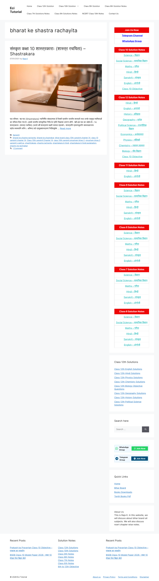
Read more (65, 128)
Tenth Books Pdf (122, 496)
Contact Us (114, 13)
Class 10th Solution (67, 6)
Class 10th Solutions (68, 550)
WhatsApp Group (132, 41)
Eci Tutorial (16, 10)
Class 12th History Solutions (128, 397)
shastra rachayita (44, 143)
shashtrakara (30, 143)
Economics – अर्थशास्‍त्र (132, 134)
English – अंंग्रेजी (132, 83)
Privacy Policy (109, 577)
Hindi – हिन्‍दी (132, 72)
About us (97, 577)
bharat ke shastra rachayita (24, 138)
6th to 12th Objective (68, 566)
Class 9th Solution (92, 6)
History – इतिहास (132, 114)
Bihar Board (120, 488)
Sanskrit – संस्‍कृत (132, 77)
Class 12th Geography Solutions (130, 393)
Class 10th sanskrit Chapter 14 (40, 140)
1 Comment (17, 148)
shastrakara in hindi (61, 143)
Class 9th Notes (66, 554)
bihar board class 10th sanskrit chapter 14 (72, 138)
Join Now (140, 448)
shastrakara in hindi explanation (83, 143)
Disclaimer (144, 577)
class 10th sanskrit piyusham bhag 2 (69, 140)
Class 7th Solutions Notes (38, 13)
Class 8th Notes (66, 557)
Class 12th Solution (45, 6)
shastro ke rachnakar (19, 146)
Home (29, 6)
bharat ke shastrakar (45, 138)
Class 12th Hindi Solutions (127, 373)
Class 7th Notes (66, 560)
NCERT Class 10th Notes (93, 13)
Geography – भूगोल (132, 119)
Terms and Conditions (127, 577)
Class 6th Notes (66, 563)
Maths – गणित (132, 66)
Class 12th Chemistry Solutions (129, 382)
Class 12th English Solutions (128, 369)
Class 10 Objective (132, 88)
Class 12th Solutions (68, 547)
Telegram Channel (132, 35)
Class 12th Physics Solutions (128, 377)
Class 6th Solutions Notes (66, 13)
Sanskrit (16, 135)
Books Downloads (123, 492)
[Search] (145, 429)
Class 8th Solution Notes (116, 6)
